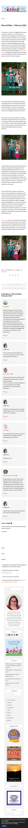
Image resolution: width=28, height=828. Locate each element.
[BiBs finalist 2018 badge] (14, 735)
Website (3, 559)
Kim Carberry (6, 373)
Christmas (9, 705)
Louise (4, 270)
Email (2, 553)
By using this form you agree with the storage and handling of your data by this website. (14, 565)
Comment (4, 531)
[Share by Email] (18, 275)
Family (14, 270)
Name (2, 548)
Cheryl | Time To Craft (9, 475)
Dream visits (4, 220)
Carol (4, 430)
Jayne (4, 306)
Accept (4, 826)
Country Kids (10, 707)
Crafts (8, 710)
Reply (6, 335)
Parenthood (10, 717)
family (20, 270)
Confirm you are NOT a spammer (10, 576)
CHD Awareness (11, 700)
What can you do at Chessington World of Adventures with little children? (13, 665)
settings (16, 823)
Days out (9, 712)
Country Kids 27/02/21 (14, 285)
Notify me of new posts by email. (11, 570)
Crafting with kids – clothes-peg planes (13, 288)
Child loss (9, 702)
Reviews (9, 720)
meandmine (4, 271)
